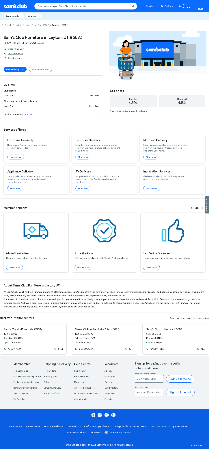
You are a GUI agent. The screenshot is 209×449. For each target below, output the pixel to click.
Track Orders (50, 370)
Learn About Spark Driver (86, 393)
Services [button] (32, 15)
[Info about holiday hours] (30, 113)
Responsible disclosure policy (130, 426)
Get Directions (15, 57)
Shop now (83, 157)
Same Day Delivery (52, 387)
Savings (169, 6)
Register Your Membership (26, 382)
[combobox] (85, 6)
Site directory (15, 426)
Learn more (15, 157)
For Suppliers (19, 399)
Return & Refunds (52, 393)
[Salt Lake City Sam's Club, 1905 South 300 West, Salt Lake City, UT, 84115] (104, 339)
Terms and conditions (75, 444)
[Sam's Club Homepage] (15, 6)
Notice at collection (54, 426)
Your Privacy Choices (120, 432)
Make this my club (15, 69)
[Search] (133, 6)
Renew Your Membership (25, 387)
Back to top (197, 445)
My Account (79, 382)
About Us (109, 370)
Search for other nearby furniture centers (189, 318)
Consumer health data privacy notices (169, 426)
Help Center (80, 370)
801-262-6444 (157, 349)
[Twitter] (106, 415)
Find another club (40, 69)
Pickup (47, 382)
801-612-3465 (14, 349)
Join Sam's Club (20, 370)
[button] (185, 6)
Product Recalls (81, 376)
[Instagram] (100, 415)
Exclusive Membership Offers (27, 376)
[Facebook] (93, 415)
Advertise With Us (82, 399)
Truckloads (109, 393)
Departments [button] (12, 15)
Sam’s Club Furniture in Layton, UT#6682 (43, 37)
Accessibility (74, 426)
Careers (108, 382)
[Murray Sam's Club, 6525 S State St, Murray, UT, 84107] (176, 339)
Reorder (150, 6)
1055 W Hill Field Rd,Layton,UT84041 (24, 43)
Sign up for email (180, 392)
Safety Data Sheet (76, 432)
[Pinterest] (113, 415)
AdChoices (95, 432)
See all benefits (198, 208)
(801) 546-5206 (15, 53)
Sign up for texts (180, 379)
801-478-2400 (86, 349)
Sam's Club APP (20, 393)
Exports (108, 399)
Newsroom (109, 376)
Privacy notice (33, 426)
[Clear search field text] (126, 6)
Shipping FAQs (51, 376)
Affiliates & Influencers (84, 387)
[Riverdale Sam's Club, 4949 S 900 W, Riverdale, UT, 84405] (33, 339)
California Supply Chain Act (98, 426)
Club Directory (111, 387)
